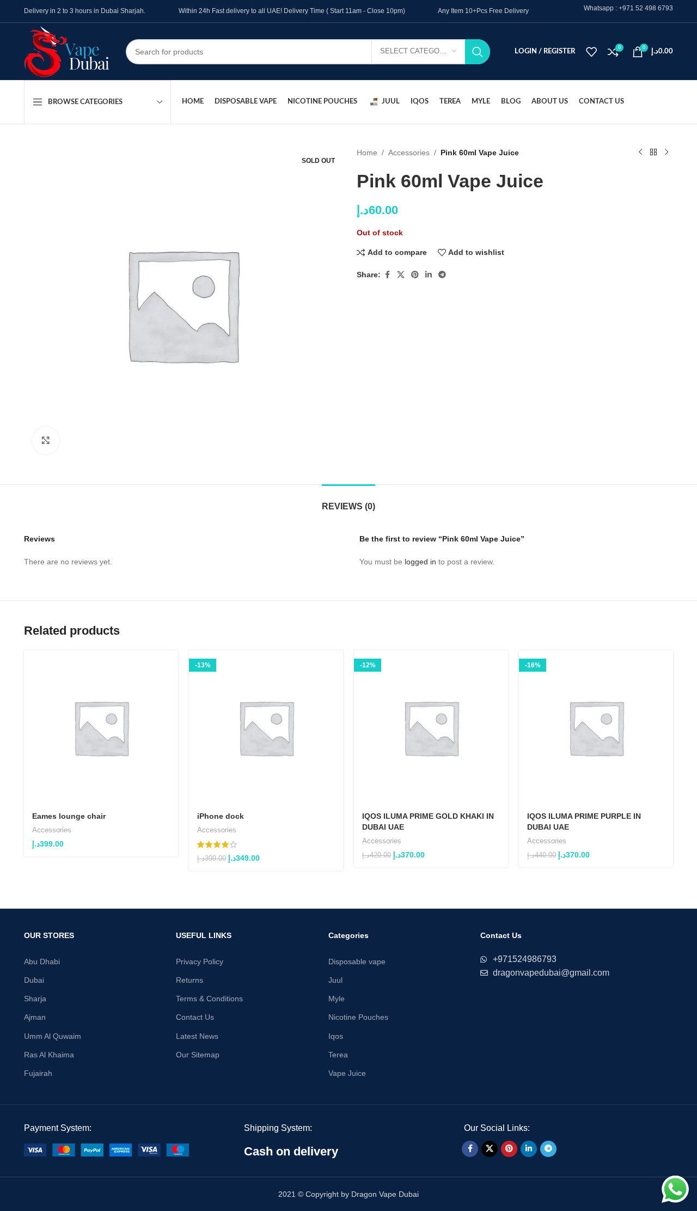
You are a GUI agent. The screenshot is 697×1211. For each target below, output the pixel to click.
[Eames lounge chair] (101, 727)
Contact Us (195, 1017)
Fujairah (38, 1073)
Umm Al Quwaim (52, 1036)
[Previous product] (640, 152)
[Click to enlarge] (45, 440)
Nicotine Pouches (358, 1017)
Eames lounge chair (69, 816)
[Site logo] (66, 50)
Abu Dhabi (42, 961)
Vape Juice (347, 1073)
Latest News (197, 1036)
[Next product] (666, 152)
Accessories (409, 152)
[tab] (348, 501)
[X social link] (401, 274)
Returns (189, 980)
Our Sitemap (197, 1054)
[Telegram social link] (442, 274)
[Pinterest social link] (415, 274)
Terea (338, 1054)
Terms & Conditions (209, 998)
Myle (336, 998)
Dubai (34, 980)
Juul (335, 980)
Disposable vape (357, 961)
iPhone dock (220, 816)
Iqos (335, 1036)
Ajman (35, 1017)
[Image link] (106, 1149)
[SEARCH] (477, 51)
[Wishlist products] (591, 52)
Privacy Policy (199, 961)
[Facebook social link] (387, 274)
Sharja (35, 998)
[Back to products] (653, 152)
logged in (420, 561)
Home (367, 152)
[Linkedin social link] (428, 274)
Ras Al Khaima (49, 1054)
